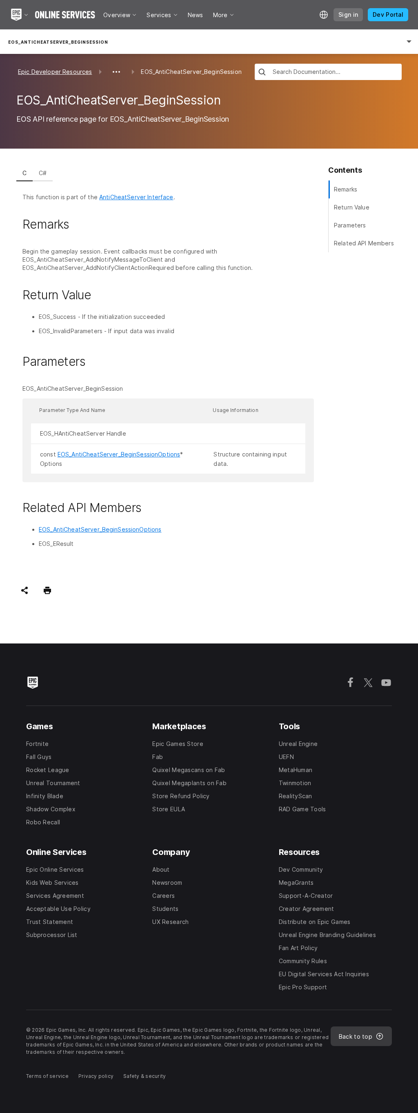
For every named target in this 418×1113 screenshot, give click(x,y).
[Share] (24, 590)
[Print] (47, 590)
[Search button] (262, 73)
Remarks (345, 189)
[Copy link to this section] (79, 224)
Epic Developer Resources (55, 71)
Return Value (351, 207)
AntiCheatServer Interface (136, 197)
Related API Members (364, 243)
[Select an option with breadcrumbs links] (116, 72)
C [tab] (24, 172)
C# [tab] (43, 172)
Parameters (350, 225)
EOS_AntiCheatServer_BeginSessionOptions (119, 454)
